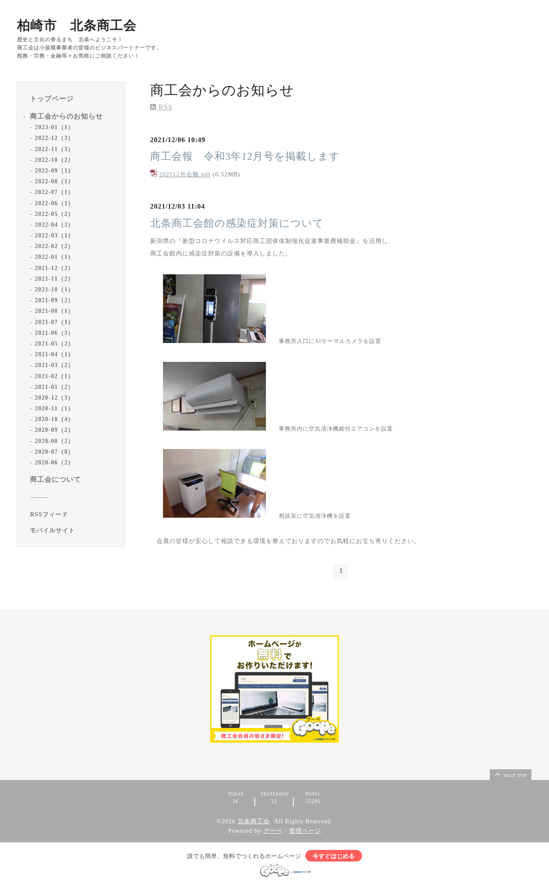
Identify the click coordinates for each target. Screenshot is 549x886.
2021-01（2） (54, 386)
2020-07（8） (54, 451)
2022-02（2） (54, 246)
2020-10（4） (54, 419)
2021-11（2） (54, 278)
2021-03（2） (54, 365)
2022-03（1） (54, 235)
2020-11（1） (54, 408)
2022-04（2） (54, 224)
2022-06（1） (54, 203)
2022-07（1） (54, 192)
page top (514, 775)
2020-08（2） (54, 440)
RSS (164, 107)
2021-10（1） (54, 289)
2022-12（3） (54, 138)
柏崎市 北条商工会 (77, 25)
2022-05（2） (54, 213)
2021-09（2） (54, 300)
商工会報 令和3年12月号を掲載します (245, 156)
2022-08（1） (54, 181)
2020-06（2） (54, 462)
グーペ (273, 831)
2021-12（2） (54, 267)
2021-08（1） (54, 311)
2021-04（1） (54, 354)
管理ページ (305, 831)
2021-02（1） (54, 376)
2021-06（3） (54, 332)
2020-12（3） (54, 397)
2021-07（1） (54, 322)
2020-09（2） (54, 430)
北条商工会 (254, 821)
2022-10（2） (54, 159)
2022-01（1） (54, 257)
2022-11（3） (54, 149)
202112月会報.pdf (185, 174)
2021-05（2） (54, 343)
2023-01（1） (54, 127)
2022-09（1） (54, 170)
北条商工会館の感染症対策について (237, 223)
